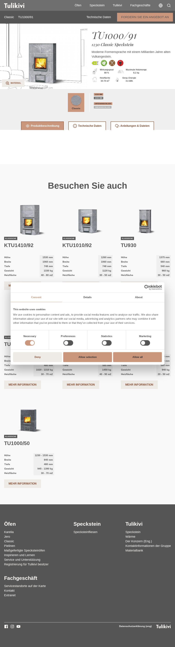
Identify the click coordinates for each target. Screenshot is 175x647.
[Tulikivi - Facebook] (6, 626)
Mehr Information (23, 384)
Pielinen (9, 546)
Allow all (137, 357)
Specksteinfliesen (85, 532)
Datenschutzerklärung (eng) (135, 626)
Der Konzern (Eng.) (138, 541)
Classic (9, 17)
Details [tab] (87, 297)
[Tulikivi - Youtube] (18, 626)
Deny (38, 357)
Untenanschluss (103, 104)
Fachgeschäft (20, 578)
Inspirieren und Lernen (19, 555)
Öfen (78, 5)
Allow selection (87, 357)
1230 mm (98, 94)
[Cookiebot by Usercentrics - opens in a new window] (147, 287)
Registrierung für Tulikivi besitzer (26, 564)
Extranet (10, 595)
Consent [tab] (36, 297)
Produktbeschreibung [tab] (45, 125)
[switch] (68, 343)
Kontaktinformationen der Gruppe (148, 546)
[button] (169, 5)
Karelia (9, 532)
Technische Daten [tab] (90, 125)
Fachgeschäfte (140, 5)
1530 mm (98, 98)
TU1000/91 (25, 17)
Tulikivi (117, 5)
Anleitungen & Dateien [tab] (135, 125)
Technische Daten (98, 17)
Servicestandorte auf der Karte (25, 586)
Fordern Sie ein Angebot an (145, 17)
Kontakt (9, 590)
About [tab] (139, 297)
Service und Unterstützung (22, 559)
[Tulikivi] (18, 5)
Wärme (130, 536)
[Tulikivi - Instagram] (12, 626)
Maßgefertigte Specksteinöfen (24, 550)
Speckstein (97, 5)
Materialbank (134, 550)
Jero (7, 536)
